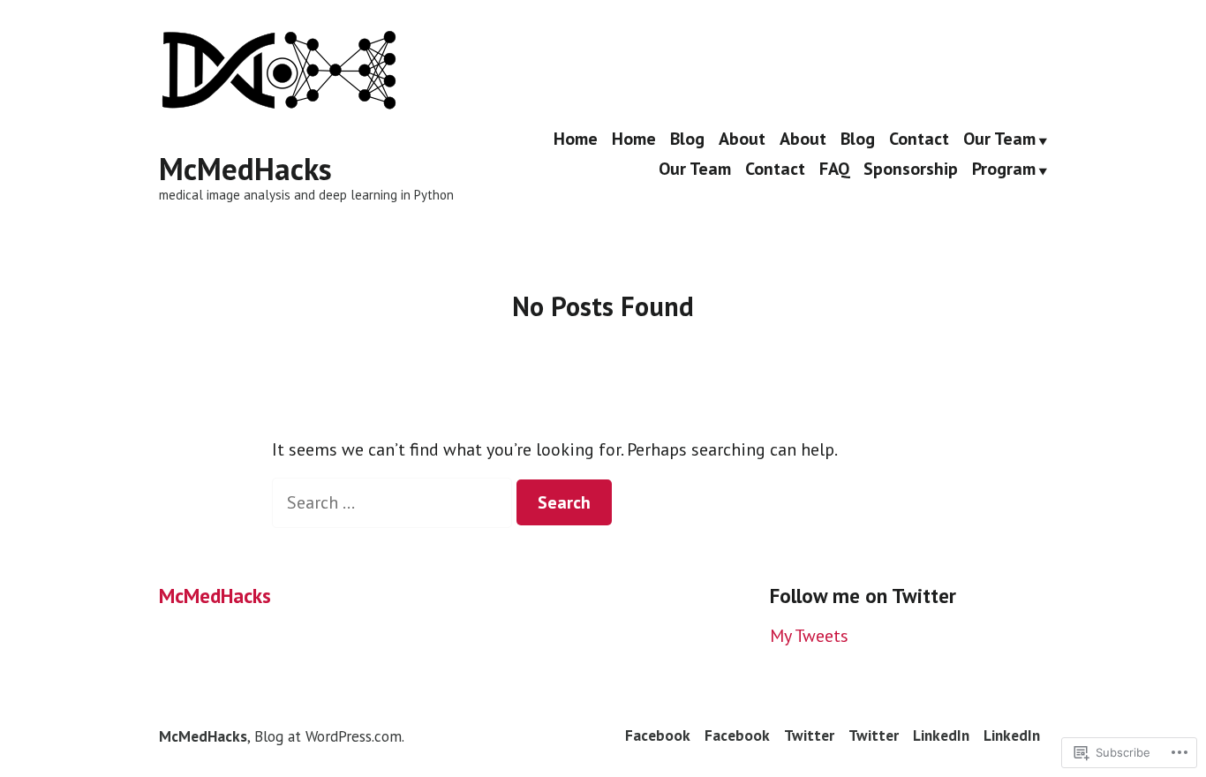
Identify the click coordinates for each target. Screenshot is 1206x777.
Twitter (809, 735)
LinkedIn (941, 735)
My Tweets (809, 635)
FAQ (834, 169)
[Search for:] (394, 502)
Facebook (657, 735)
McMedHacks (245, 168)
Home (576, 139)
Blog (687, 139)
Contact (919, 139)
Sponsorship (910, 169)
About (742, 139)
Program (1004, 169)
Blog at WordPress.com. (329, 736)
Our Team (999, 139)
